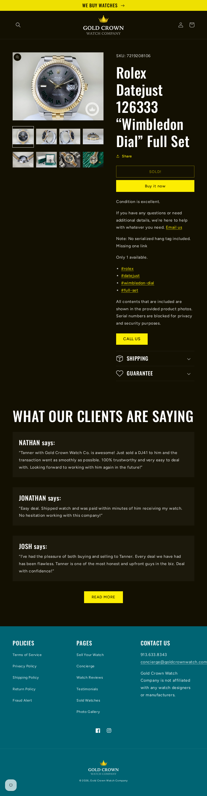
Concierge (85, 666)
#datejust (130, 275)
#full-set (129, 290)
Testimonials (87, 689)
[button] (18, 24)
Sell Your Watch (90, 655)
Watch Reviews (89, 677)
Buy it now (155, 186)
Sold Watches (88, 700)
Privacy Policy (25, 666)
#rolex (127, 268)
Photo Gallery (88, 712)
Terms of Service (27, 655)
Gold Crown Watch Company (109, 780)
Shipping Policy (26, 677)
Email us (174, 227)
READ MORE (103, 597)
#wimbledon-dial (137, 283)
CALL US (131, 338)
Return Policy (24, 689)
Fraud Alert (22, 700)
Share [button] (127, 156)
